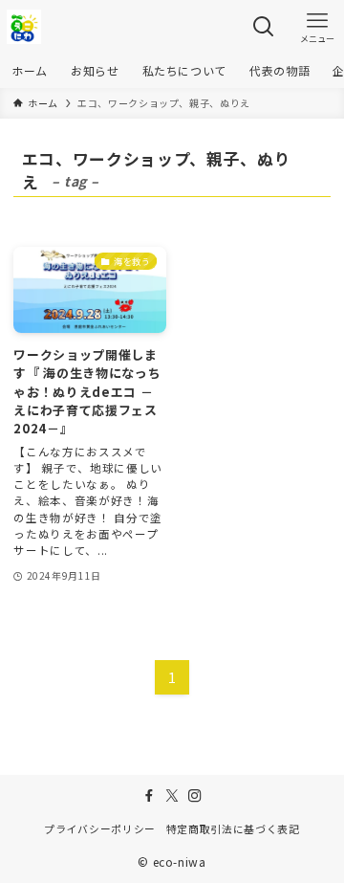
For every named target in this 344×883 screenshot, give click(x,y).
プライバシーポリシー (99, 828)
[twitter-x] (172, 796)
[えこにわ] (24, 27)
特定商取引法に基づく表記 (233, 828)
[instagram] (195, 796)
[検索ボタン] (263, 27)
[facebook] (149, 796)
